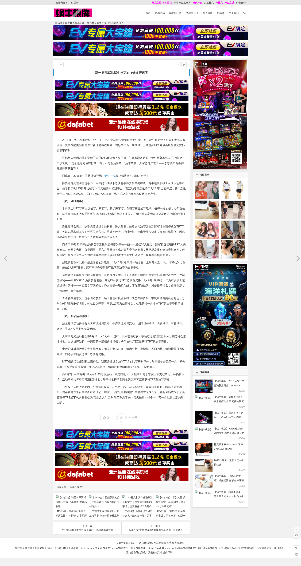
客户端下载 (175, 13)
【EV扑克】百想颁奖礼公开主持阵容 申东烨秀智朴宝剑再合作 (104, 515)
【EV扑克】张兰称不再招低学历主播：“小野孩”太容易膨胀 (71, 515)
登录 (76, 2)
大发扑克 (209, 2)
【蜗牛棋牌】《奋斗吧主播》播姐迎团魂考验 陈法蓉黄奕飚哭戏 (229, 480)
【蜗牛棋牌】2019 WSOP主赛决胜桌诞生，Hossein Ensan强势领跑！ (229, 385)
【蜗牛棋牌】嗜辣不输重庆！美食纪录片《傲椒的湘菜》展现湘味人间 (228, 496)
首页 (148, 13)
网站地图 (158, 542)
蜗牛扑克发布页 (182, 2)
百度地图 (169, 542)
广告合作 (241, 2)
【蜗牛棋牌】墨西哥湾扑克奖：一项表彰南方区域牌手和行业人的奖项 (228, 417)
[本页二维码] (296, 554)
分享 (134, 417)
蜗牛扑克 (110, 175)
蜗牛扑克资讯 (72, 23)
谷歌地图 (179, 542)
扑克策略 (208, 13)
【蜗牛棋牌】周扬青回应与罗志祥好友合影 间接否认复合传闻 (229, 401)
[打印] (177, 64)
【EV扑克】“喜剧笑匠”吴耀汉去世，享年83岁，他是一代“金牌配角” (171, 515)
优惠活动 (160, 13)
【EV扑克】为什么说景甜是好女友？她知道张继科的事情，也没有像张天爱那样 (137, 515)
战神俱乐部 (192, 13)
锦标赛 (220, 13)
